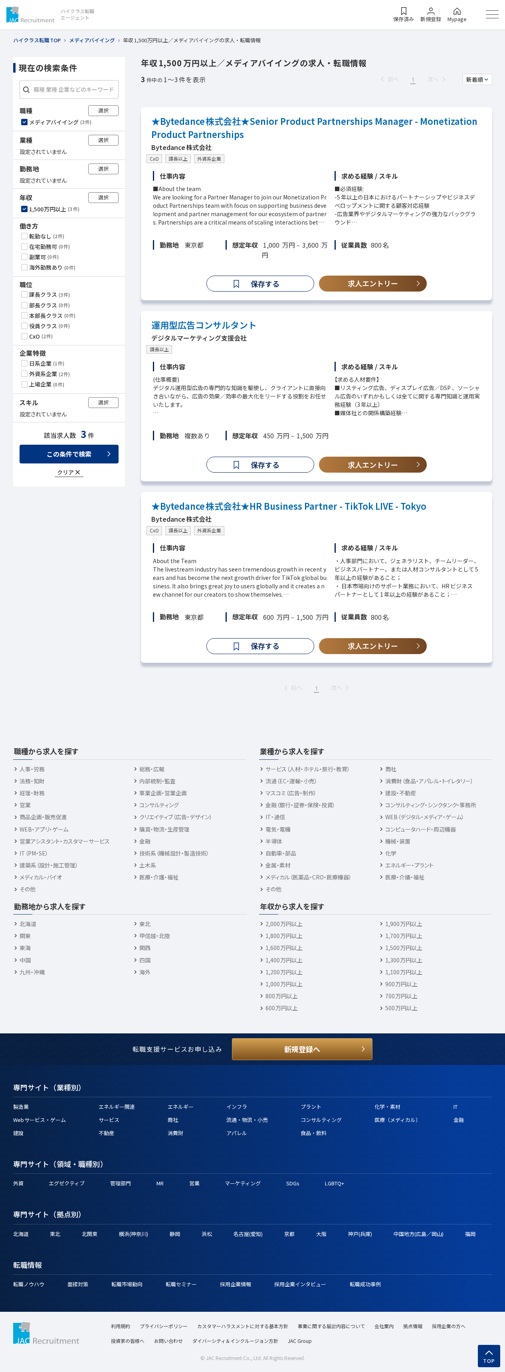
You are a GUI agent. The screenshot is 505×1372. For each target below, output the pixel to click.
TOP (489, 1360)
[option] (70, 121)
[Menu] (492, 14)
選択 (103, 110)
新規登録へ (302, 1049)
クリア (65, 472)
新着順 (474, 79)
